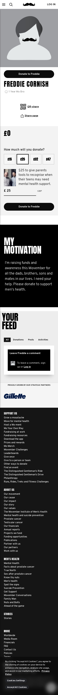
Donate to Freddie (29, 206)
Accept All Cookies (17, 687)
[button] (3, 4)
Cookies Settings (16, 680)
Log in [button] (51, 4)
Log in (27, 367)
